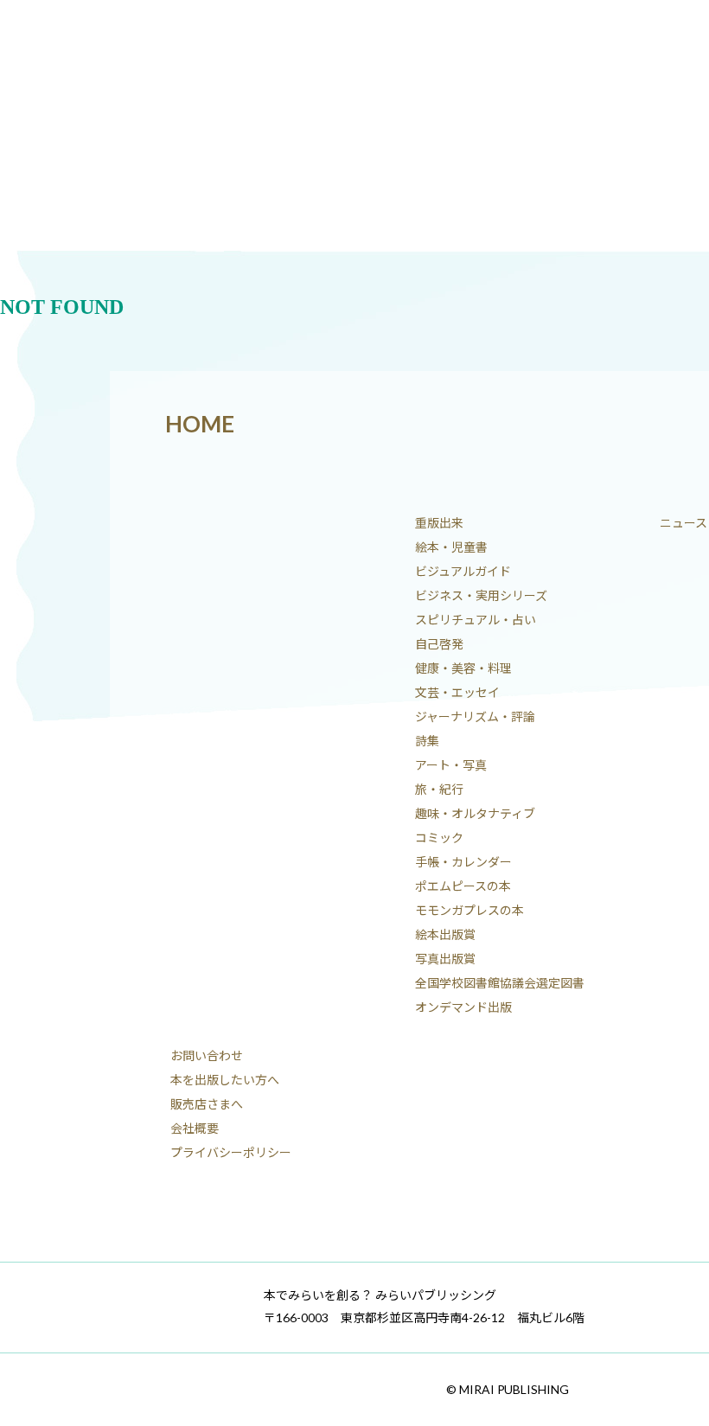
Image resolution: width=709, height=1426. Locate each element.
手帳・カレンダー (463, 861)
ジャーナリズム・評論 (475, 716)
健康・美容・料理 (463, 668)
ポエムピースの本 (463, 886)
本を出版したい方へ (224, 1079)
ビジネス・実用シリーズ (481, 595)
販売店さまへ (206, 1104)
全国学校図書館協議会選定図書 (499, 982)
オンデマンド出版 (463, 1007)
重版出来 (439, 522)
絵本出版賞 (445, 934)
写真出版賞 (445, 958)
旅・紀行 (439, 789)
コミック (439, 837)
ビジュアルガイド (463, 571)
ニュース (683, 522)
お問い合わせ (206, 1055)
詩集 (427, 740)
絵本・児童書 (451, 547)
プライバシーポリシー (230, 1152)
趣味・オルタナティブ (475, 813)
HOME (199, 424)
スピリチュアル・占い (475, 619)
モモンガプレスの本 (469, 910)
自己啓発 (439, 643)
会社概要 (194, 1128)
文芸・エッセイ (457, 692)
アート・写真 (451, 765)
